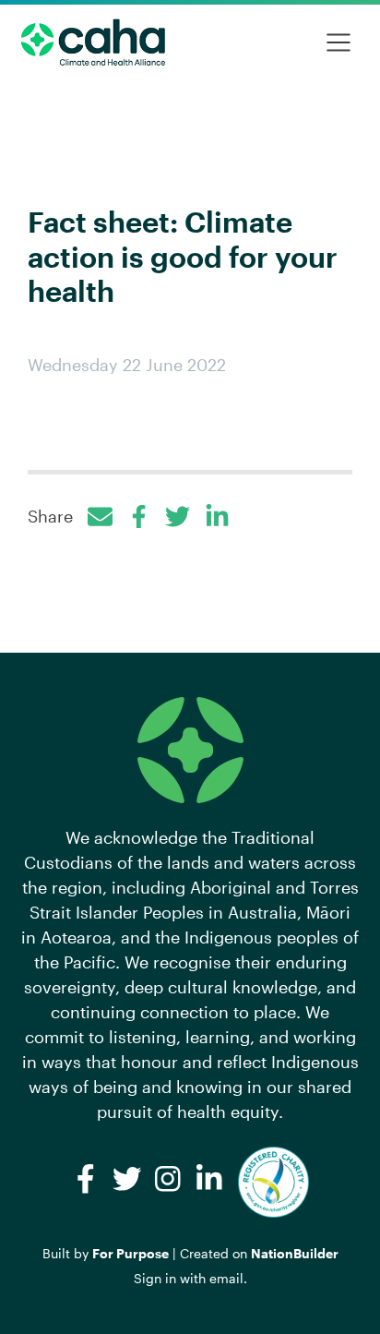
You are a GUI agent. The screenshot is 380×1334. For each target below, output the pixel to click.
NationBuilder (294, 1253)
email (226, 1278)
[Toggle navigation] (338, 42)
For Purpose (130, 1253)
